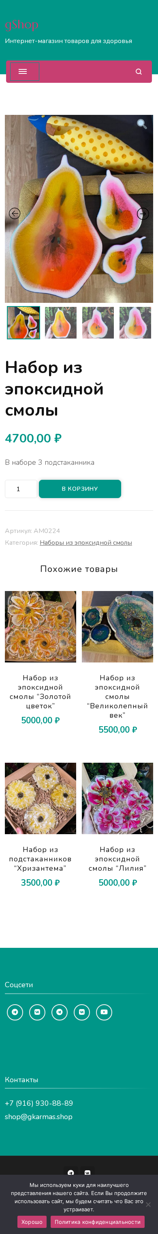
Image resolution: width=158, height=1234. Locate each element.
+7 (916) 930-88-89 (39, 1103)
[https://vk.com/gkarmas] (37, 1012)
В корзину (80, 489)
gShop (21, 24)
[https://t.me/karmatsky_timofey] (59, 1012)
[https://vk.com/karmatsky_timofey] (82, 1012)
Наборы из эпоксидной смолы (86, 542)
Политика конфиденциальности (98, 1222)
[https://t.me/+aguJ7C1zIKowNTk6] (15, 1012)
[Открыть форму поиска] (139, 72)
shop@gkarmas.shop (39, 1117)
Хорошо (32, 1222)
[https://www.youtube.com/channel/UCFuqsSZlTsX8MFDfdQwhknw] (104, 1012)
